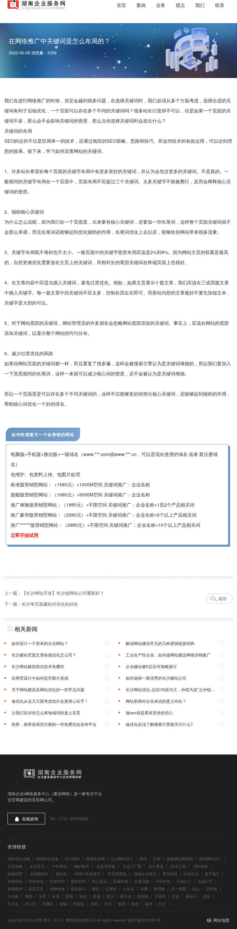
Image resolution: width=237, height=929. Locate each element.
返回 (223, 598)
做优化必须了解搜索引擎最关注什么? (159, 724)
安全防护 (57, 881)
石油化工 (183, 881)
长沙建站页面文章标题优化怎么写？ (44, 655)
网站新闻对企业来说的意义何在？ (156, 701)
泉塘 (96, 896)
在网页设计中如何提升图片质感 (40, 678)
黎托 (95, 889)
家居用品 (169, 874)
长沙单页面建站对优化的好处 (50, 604)
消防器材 (200, 866)
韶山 (196, 889)
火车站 (128, 889)
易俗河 (191, 896)
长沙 (162, 904)
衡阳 (121, 904)
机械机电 (120, 881)
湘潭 (148, 904)
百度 (156, 859)
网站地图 (221, 920)
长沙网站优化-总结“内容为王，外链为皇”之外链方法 (170, 691)
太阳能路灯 (39, 874)
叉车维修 (15, 866)
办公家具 (156, 866)
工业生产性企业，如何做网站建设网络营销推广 (168, 655)
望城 (63, 904)
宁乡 (108, 904)
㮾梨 (69, 896)
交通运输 (141, 881)
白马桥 (13, 896)
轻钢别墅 (15, 874)
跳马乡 (125, 896)
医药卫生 (36, 889)
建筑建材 (15, 889)
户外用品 (59, 866)
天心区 (30, 904)
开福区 (160, 896)
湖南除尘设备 (47, 859)
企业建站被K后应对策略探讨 (151, 666)
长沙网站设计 (122, 859)
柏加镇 (143, 896)
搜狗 (143, 859)
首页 (121, 5)
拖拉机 (61, 874)
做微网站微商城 (179, 859)
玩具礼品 (191, 874)
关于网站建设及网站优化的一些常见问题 (48, 689)
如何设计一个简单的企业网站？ (40, 643)
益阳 (206, 896)
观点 (180, 5)
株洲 (135, 904)
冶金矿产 (204, 881)
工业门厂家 (132, 866)
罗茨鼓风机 (117, 874)
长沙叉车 (37, 866)
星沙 (110, 896)
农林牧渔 (57, 889)
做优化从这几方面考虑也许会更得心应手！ (50, 701)
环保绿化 (36, 881)
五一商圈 (178, 889)
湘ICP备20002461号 (144, 920)
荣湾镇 (159, 889)
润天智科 (72, 859)
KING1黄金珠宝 (87, 874)
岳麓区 (47, 904)
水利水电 (162, 881)
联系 (219, 5)
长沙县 (13, 904)
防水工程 (178, 866)
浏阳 (94, 904)
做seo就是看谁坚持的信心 (149, 712)
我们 (200, 5)
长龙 (56, 896)
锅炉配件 (81, 866)
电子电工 (212, 874)
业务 (160, 5)
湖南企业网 (95, 859)
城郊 (28, 896)
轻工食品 (99, 881)
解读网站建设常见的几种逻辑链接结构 (160, 643)
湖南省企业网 (19, 859)
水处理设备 (106, 866)
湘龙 (83, 896)
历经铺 (211, 889)
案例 (141, 5)
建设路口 (78, 889)
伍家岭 (111, 889)
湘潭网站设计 (210, 859)
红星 (175, 896)
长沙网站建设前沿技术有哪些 (38, 666)
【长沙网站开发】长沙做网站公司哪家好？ (63, 593)
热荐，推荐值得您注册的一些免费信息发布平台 (54, 724)
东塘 (144, 889)
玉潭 (42, 896)
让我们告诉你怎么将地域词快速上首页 (46, 712)
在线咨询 (30, 819)
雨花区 (78, 904)
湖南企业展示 (145, 874)
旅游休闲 (15, 881)
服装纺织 (78, 881)
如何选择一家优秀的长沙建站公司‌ (156, 678)
